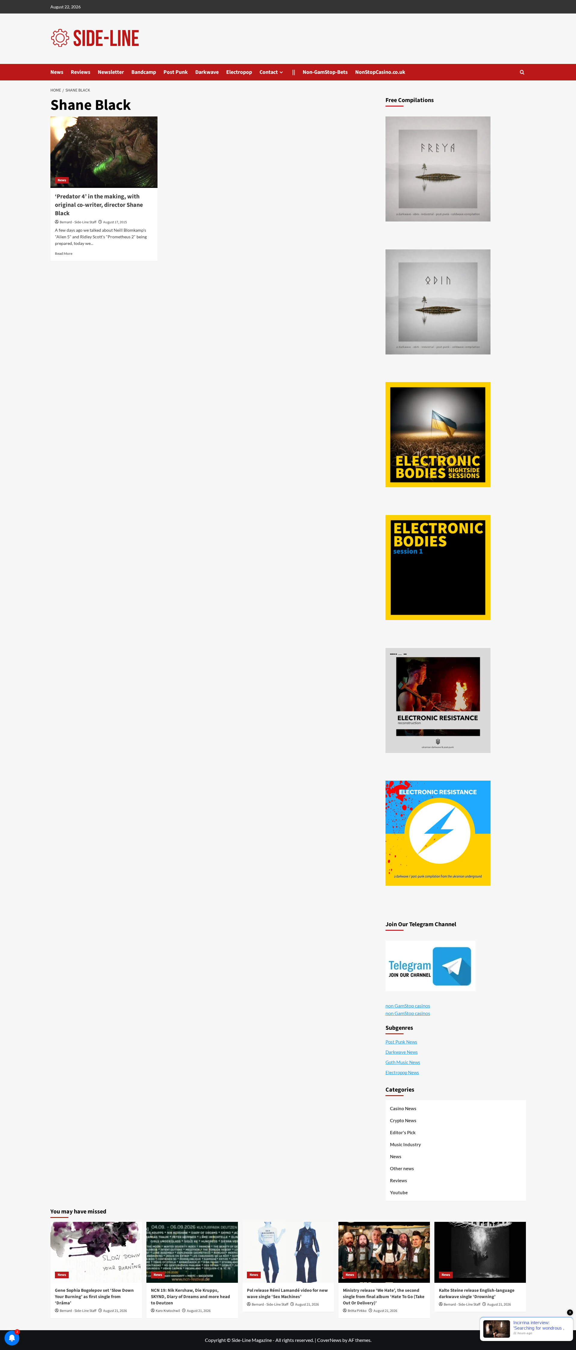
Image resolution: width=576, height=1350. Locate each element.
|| (293, 72)
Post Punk (176, 72)
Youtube (399, 1192)
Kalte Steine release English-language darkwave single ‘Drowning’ (476, 1293)
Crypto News (403, 1120)
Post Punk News (401, 1041)
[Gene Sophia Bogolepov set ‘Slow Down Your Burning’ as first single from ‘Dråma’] (96, 1252)
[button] (522, 72)
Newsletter (111, 72)
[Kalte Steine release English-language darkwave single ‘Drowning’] (480, 1252)
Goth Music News (403, 1062)
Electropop (239, 72)
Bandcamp (143, 72)
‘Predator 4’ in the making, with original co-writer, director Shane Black (99, 205)
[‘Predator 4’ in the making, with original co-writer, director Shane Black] (104, 152)
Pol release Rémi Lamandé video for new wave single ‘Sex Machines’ (287, 1293)
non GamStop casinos (408, 1005)
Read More (63, 253)
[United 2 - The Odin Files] (438, 301)
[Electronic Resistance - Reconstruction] (438, 700)
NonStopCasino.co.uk (380, 72)
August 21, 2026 (115, 1310)
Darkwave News (402, 1052)
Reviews (80, 72)
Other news (402, 1168)
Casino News (403, 1108)
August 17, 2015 (115, 222)
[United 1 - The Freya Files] (438, 168)
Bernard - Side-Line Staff (78, 222)
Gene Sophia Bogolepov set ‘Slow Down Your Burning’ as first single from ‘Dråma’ (94, 1296)
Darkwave (207, 72)
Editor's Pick (403, 1132)
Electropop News (402, 1072)
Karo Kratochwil (168, 1310)
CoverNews (329, 1340)
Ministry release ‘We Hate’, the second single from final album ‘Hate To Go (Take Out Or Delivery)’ (383, 1296)
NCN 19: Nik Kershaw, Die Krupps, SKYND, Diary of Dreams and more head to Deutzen (190, 1296)
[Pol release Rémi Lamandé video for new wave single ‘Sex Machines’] (288, 1252)
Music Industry (405, 1144)
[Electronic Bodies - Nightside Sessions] (438, 434)
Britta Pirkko (357, 1310)
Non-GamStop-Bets (325, 72)
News (56, 72)
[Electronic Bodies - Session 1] (438, 567)
